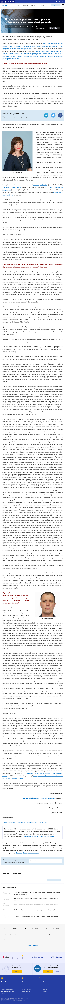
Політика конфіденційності (7, 989)
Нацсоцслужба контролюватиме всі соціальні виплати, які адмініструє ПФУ (36, 916)
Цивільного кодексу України (11, 187)
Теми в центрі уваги (26, 991)
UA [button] (51, 1)
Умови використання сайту (7, 991)
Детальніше (58, 971)
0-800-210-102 (56, 958)
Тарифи (17, 971)
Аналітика (25, 5)
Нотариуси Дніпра (50, 934)
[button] (2, 2)
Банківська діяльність (11, 16)
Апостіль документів (9, 939)
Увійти (54, 879)
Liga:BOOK (55, 5)
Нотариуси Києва (50, 936)
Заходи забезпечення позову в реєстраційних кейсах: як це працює (24, 822)
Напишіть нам (45, 987)
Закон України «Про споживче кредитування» (25, 54)
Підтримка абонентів (47, 984)
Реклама (3, 993)
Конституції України (40, 185)
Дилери (3, 987)
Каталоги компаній (26, 989)
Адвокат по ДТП (8, 936)
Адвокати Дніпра (29, 936)
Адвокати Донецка (29, 939)
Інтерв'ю (33, 5)
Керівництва (25, 987)
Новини (17, 5)
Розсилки (44, 989)
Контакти (44, 991)
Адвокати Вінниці (29, 934)
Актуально (41, 5)
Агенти (3, 984)
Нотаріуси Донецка (50, 939)
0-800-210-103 (37, 958)
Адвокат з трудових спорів (10, 934)
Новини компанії (26, 984)
